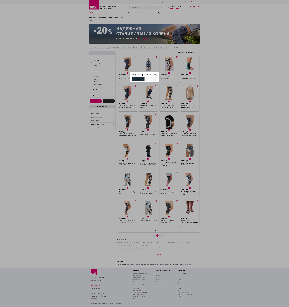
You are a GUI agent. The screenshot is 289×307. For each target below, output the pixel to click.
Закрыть (151, 79)
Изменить (138, 79)
